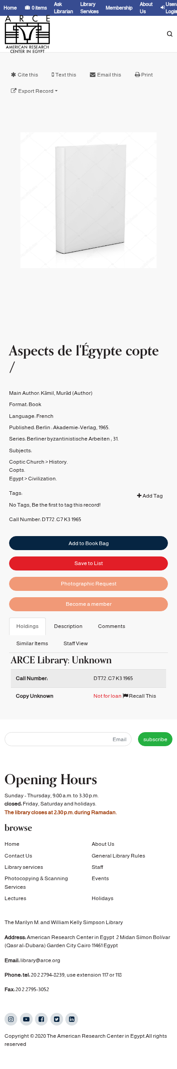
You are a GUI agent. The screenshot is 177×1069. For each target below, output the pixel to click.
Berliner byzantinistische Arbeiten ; (69, 439)
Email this (109, 75)
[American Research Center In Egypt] (27, 34)
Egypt (16, 478)
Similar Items (32, 643)
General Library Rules (118, 856)
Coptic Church (26, 462)
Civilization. (42, 478)
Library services (24, 867)
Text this (65, 75)
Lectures (15, 898)
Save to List (88, 563)
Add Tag (152, 496)
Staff (97, 867)
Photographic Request (89, 583)
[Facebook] (41, 1019)
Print (147, 75)
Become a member (89, 604)
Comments (111, 626)
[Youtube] (26, 1019)
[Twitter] (56, 1019)
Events (100, 878)
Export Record (36, 91)
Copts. (17, 470)
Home (12, 844)
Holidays (102, 898)
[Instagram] (11, 1019)
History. (58, 462)
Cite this (28, 75)
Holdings (27, 626)
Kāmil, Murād (56, 393)
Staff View (76, 643)
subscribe (155, 739)
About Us (103, 844)
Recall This (142, 696)
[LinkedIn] (71, 1019)
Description (68, 626)
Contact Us (18, 856)
